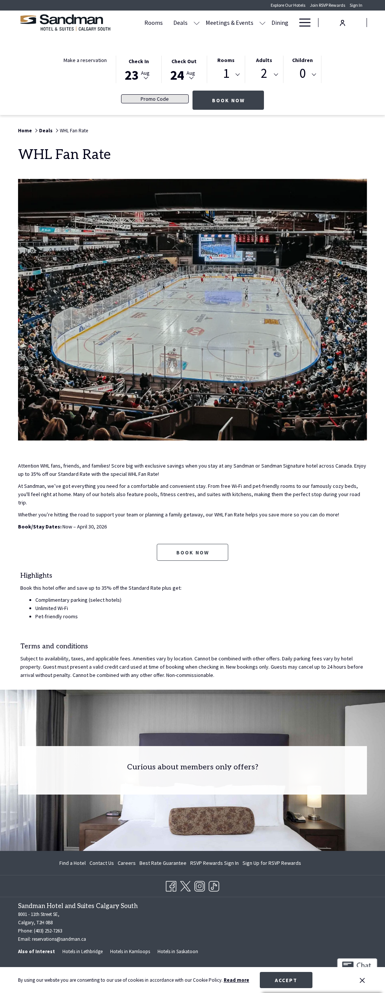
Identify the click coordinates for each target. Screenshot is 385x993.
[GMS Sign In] (343, 22)
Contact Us (101, 863)
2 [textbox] (264, 73)
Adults (264, 60)
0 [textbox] (302, 73)
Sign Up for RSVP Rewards (272, 864)
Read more (236, 980)
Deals (46, 130)
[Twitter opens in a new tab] (185, 885)
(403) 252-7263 (48, 931)
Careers (127, 864)
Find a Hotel (72, 863)
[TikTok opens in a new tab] (214, 885)
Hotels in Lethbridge (82, 951)
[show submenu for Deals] (196, 23)
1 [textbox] (226, 73)
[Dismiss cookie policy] (362, 980)
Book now (238, 100)
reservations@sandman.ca (59, 939)
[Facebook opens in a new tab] (171, 885)
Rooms (226, 60)
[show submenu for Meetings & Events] (262, 23)
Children (302, 60)
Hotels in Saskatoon (178, 951)
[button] (138, 69)
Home (25, 130)
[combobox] (226, 75)
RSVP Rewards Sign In (214, 864)
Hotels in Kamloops (130, 951)
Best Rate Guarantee (162, 863)
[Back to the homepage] (65, 23)
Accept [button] (286, 980)
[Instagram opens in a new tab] (199, 885)
